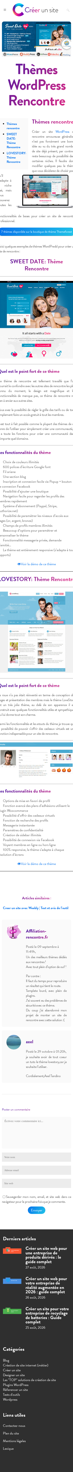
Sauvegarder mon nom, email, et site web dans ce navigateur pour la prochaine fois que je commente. (36, 1199)
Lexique (8, 1448)
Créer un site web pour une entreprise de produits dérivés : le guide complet (46, 1255)
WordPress (62, 131)
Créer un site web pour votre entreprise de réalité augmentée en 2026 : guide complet (46, 1285)
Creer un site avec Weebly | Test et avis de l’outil (35, 907)
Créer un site (12, 1370)
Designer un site (14, 1375)
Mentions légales (14, 1441)
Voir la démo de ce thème (38, 564)
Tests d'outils (11, 1394)
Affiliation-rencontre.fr (37, 934)
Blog (6, 1360)
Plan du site (11, 1433)
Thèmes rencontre (13, 126)
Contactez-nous (14, 1426)
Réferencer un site (15, 1389)
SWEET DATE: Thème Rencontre (13, 141)
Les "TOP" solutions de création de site (29, 1379)
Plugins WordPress (15, 1384)
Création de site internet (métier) (25, 1365)
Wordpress (10, 1399)
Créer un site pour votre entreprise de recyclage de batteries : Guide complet (47, 1315)
